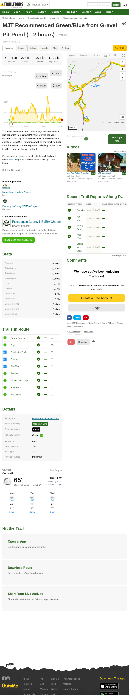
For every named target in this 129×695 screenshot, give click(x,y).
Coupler (14, 359)
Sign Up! (55, 678)
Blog (42, 683)
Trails (27, 11)
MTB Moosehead (104, 173)
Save (58, 85)
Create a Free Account (96, 298)
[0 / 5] (9, 72)
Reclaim (15, 373)
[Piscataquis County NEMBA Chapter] (6, 226)
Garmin (54, 688)
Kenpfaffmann (74, 331)
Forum (70, 688)
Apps (98, 11)
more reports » (119, 255)
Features (27, 683)
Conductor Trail (18, 352)
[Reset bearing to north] (122, 78)
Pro (41, 678)
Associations (71, 678)
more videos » (120, 151)
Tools (53, 683)
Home (5, 11)
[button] (64, 546)
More (108, 11)
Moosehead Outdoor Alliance (16, 191)
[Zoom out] (122, 73)
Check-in (41, 85)
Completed (41, 76)
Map (16, 11)
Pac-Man (15, 366)
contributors (88, 331)
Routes (40, 11)
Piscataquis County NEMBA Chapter (37, 221)
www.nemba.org (21, 225)
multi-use (13, 159)
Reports (54, 11)
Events (85, 11)
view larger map (117, 139)
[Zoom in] (122, 69)
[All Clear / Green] (69, 210)
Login (96, 307)
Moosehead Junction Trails (45, 418)
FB (69, 317)
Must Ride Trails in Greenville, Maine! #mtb (78, 173)
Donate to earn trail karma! (19, 239)
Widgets (44, 688)
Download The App (112, 678)
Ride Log (70, 11)
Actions (55, 73)
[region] (96, 92)
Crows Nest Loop (19, 380)
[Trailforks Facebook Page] (4, 678)
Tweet (77, 317)
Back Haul (16, 387)
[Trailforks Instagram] (8, 678)
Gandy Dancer (18, 338)
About (26, 678)
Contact (27, 688)
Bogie (13, 345)
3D (122, 117)
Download (83, 341)
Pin (85, 317)
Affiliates (67, 683)
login (125, 5)
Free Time (16, 394)
